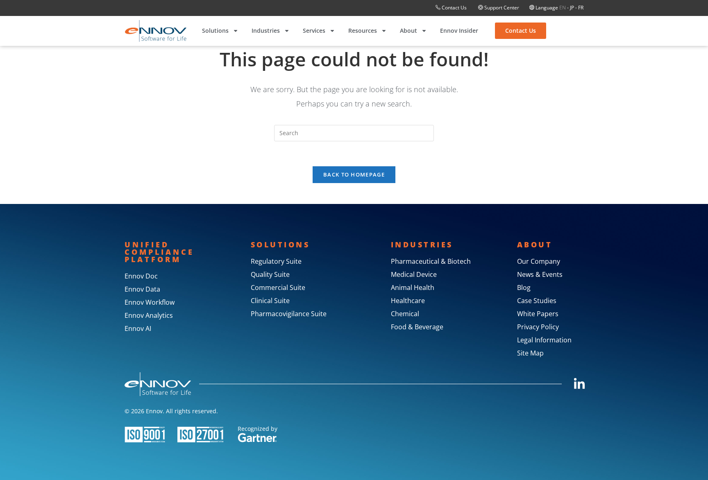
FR (580, 7)
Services (314, 30)
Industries (266, 30)
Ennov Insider (459, 30)
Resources (362, 30)
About (408, 30)
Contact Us (454, 7)
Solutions (215, 30)
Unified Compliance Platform (159, 252)
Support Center (501, 7)
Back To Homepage (354, 174)
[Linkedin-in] (579, 384)
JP (572, 7)
